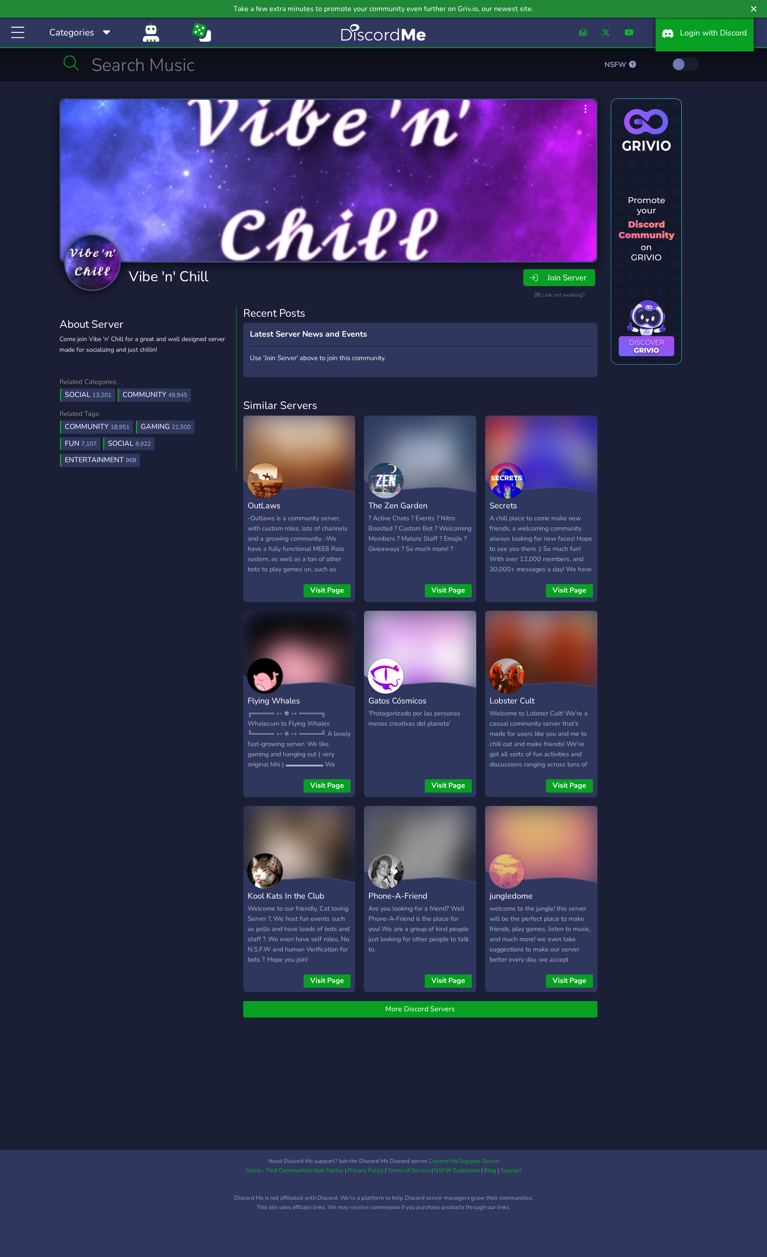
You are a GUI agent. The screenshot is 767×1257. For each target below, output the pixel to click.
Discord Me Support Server (464, 1161)
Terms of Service (408, 1171)
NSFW (616, 65)
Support (511, 1171)
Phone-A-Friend (397, 895)
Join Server (566, 277)
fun (81, 443)
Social (88, 395)
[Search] (71, 63)
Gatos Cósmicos (397, 700)
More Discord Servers (420, 1009)
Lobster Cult (512, 700)
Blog (490, 1171)
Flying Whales (274, 700)
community (97, 427)
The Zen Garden (397, 505)
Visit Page (327, 590)
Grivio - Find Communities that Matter (295, 1171)
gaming (166, 427)
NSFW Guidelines (457, 1171)
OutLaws (264, 505)
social (129, 443)
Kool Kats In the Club (286, 895)
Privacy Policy (366, 1171)
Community (155, 395)
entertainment (100, 460)
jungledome (511, 895)
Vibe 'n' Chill (168, 276)
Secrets (503, 505)
